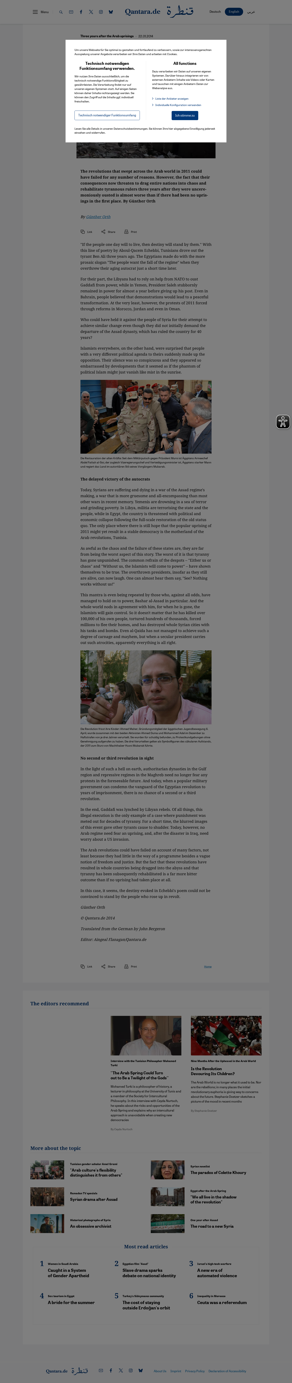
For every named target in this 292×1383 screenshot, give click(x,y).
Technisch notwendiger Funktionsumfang (107, 115)
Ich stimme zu (185, 115)
